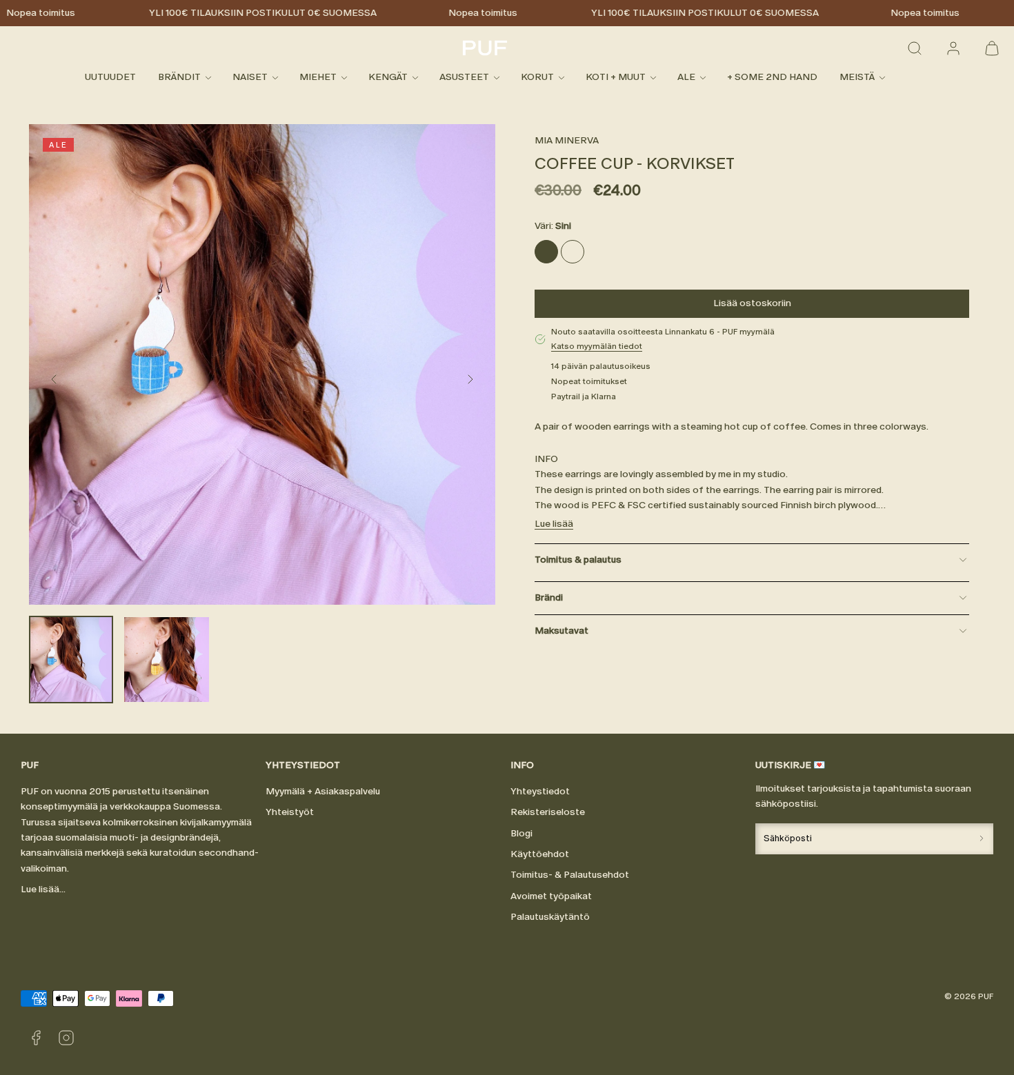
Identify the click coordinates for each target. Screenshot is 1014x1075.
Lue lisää (554, 524)
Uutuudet (110, 77)
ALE (686, 77)
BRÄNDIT (179, 77)
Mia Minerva (567, 140)
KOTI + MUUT (616, 77)
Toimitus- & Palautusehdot (569, 875)
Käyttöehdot (539, 854)
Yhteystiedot (540, 791)
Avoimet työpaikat (551, 896)
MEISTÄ (857, 77)
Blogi (521, 833)
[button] (914, 48)
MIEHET (318, 77)
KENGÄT (388, 77)
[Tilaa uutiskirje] (981, 838)
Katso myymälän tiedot (596, 347)
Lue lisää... (43, 889)
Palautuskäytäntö (550, 917)
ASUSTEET (464, 77)
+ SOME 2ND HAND (772, 77)
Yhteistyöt (290, 812)
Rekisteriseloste (547, 812)
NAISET (250, 77)
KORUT (537, 77)
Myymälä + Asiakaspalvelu (323, 791)
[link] (953, 48)
